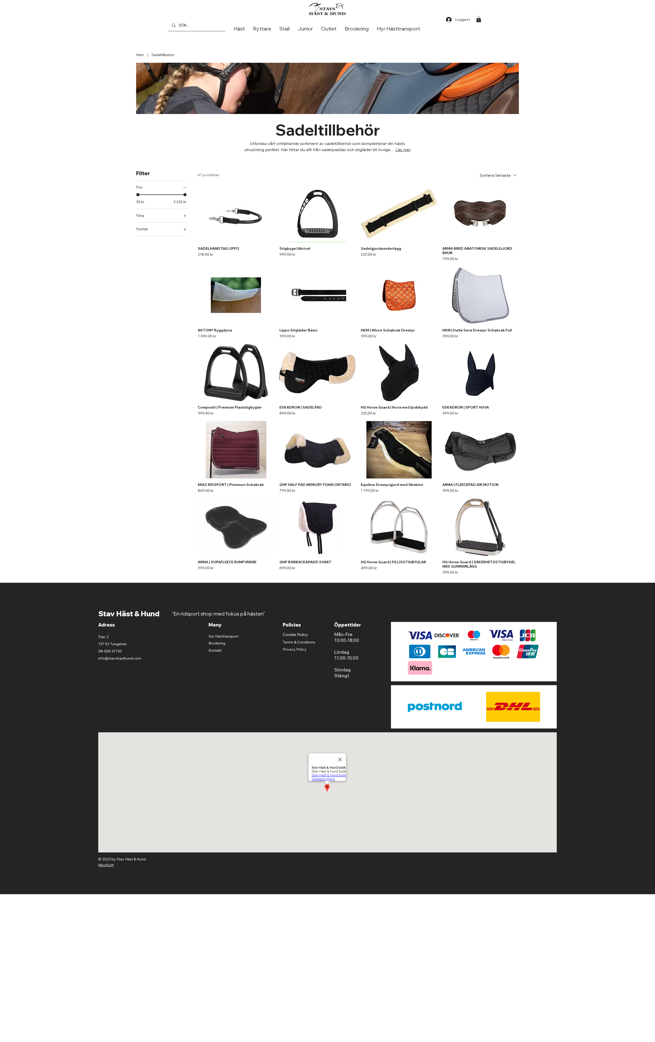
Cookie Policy (295, 634)
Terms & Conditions (299, 642)
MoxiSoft (106, 865)
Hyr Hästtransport (223, 636)
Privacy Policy (295, 649)
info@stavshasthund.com (119, 658)
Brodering (217, 643)
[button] (478, 19)
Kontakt (215, 650)
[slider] (138, 195)
